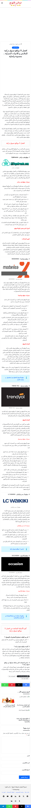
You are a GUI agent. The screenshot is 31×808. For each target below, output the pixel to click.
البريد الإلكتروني (26, 762)
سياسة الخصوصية (20, 792)
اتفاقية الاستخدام (10, 792)
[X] (19, 685)
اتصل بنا (4, 792)
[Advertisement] (15, 24)
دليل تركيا (27, 792)
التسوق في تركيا (12, 676)
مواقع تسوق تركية (24, 678)
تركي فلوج (18, 44)
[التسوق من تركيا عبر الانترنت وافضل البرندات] (8, 699)
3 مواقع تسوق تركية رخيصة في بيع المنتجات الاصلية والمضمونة (23, 720)
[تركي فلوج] (15, 3)
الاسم (28, 755)
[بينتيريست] (11, 685)
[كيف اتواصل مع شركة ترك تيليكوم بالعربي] (23, 699)
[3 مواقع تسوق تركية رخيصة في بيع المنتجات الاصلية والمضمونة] (23, 713)
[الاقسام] (2, 3)
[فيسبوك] (26, 685)
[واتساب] (4, 685)
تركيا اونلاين (12, 44)
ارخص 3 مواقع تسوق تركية (17, 549)
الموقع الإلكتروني (26, 769)
